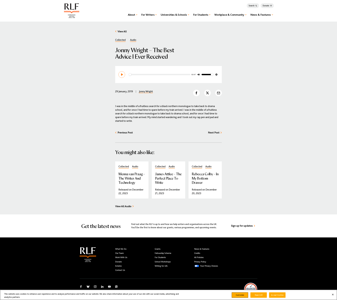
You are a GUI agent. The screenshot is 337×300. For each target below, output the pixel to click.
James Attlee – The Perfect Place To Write (168, 178)
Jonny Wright (146, 91)
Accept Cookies (277, 295)
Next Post (213, 132)
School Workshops (163, 261)
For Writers (148, 14)
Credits (197, 253)
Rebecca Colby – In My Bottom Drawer (205, 178)
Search (251, 5)
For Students (200, 14)
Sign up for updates (242, 225)
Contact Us (120, 270)
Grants (157, 249)
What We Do (121, 249)
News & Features (260, 14)
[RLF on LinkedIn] (102, 286)
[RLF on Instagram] (95, 286)
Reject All (258, 295)
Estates (118, 266)
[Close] (333, 295)
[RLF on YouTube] (109, 286)
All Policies (199, 257)
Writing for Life (161, 266)
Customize (240, 295)
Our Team (119, 253)
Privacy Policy (200, 261)
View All (122, 31)
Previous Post (125, 132)
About (131, 14)
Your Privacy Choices (209, 266)
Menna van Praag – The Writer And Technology (131, 178)
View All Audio (123, 206)
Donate (266, 5)
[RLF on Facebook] (81, 286)
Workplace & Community (229, 14)
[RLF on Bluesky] (88, 286)
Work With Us (121, 257)
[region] (168, 295)
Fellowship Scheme (163, 253)
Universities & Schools (174, 14)
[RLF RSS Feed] (116, 287)
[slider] (159, 74)
